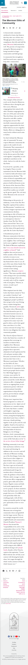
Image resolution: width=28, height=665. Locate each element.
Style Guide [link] (8, 603)
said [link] (17, 307)
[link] (3, 570)
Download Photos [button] (14, 97)
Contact (20, 10)
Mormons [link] (10, 44)
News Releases (4, 10)
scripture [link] (20, 271)
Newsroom (4, 7)
